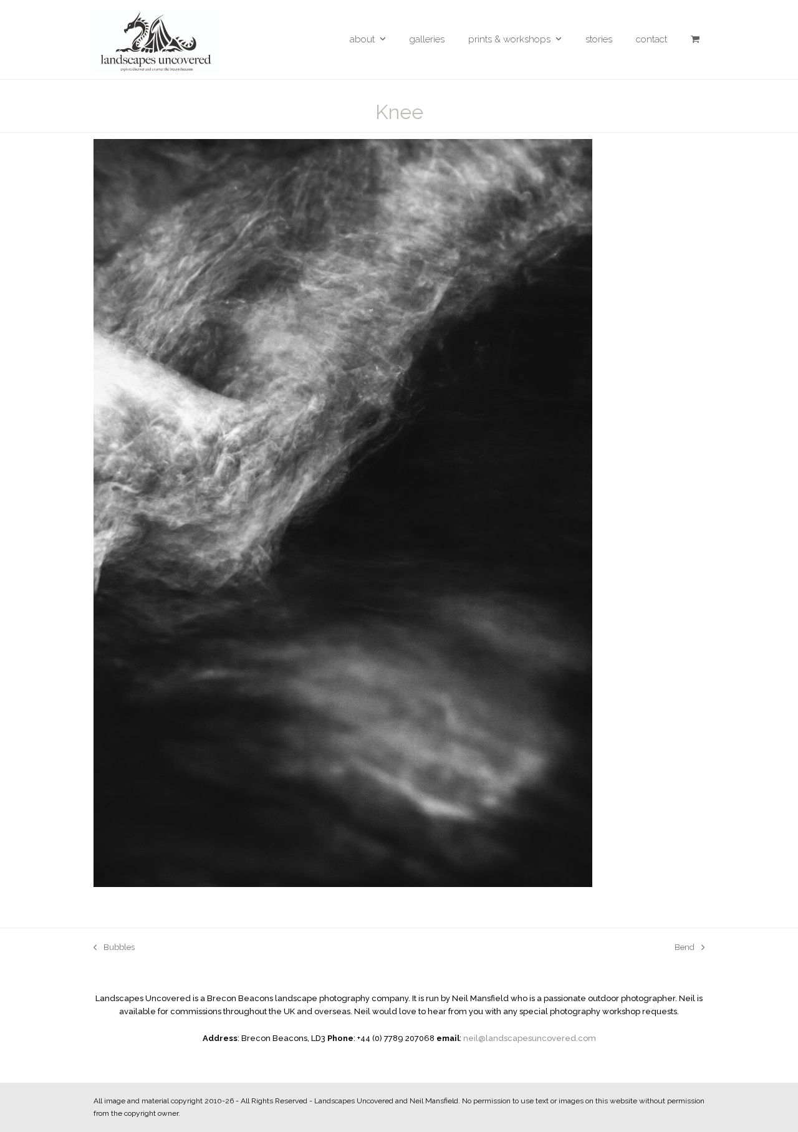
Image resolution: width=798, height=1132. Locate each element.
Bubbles (114, 948)
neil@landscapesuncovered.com (529, 1038)
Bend (685, 948)
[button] (695, 39)
